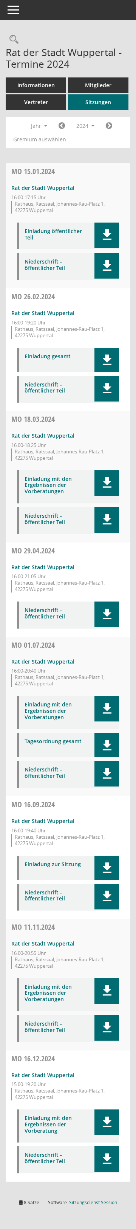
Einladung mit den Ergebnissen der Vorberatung (48, 1124)
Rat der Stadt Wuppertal (42, 187)
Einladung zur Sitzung (53, 864)
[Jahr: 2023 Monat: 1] (62, 126)
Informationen (36, 85)
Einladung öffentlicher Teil (53, 234)
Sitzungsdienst (93, 1202)
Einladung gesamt (48, 356)
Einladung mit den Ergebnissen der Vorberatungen (48, 485)
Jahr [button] (37, 125)
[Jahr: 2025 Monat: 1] (109, 126)
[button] (106, 235)
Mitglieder (98, 85)
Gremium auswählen (39, 139)
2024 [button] (83, 125)
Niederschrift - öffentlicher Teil (45, 265)
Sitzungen (98, 102)
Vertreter (36, 102)
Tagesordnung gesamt (53, 741)
